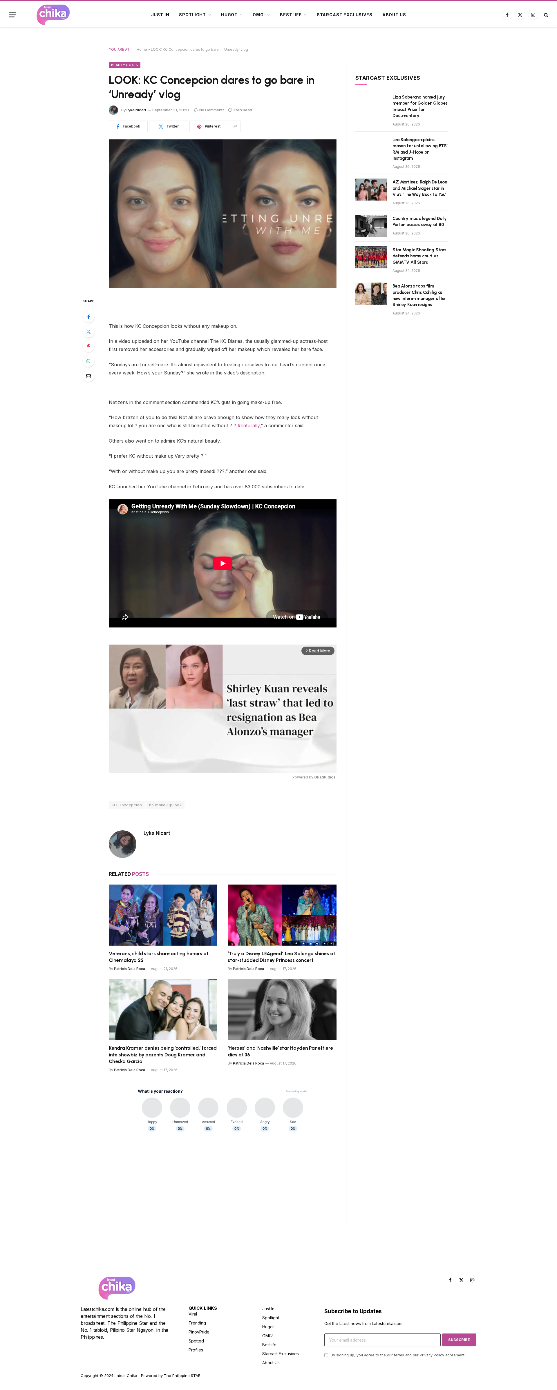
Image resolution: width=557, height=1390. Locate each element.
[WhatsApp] (88, 361)
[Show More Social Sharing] (235, 126)
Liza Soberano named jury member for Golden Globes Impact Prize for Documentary (420, 106)
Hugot (229, 14)
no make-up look (165, 805)
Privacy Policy (432, 1355)
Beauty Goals (124, 65)
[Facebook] (88, 317)
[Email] (88, 376)
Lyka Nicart (136, 110)
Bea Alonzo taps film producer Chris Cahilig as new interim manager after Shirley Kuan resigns (419, 295)
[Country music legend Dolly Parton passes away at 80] (371, 226)
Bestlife (291, 14)
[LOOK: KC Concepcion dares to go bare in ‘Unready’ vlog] (223, 213)
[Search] (545, 14)
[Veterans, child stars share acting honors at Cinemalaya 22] (163, 915)
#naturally (248, 425)
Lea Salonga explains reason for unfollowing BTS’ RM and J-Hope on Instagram (420, 149)
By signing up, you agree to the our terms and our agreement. (397, 1355)
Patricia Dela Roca (129, 969)
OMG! (259, 14)
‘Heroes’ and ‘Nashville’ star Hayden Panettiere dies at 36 (280, 1051)
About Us (394, 14)
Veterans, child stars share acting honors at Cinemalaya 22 (159, 957)
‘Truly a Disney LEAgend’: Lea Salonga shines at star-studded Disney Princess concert (281, 957)
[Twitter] (88, 331)
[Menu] (12, 14)
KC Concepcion (127, 805)
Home (142, 49)
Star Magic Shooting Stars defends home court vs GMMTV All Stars (419, 256)
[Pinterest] (88, 346)
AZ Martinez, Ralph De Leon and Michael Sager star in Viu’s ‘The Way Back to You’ (420, 188)
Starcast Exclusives (344, 14)
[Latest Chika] (53, 14)
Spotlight (192, 14)
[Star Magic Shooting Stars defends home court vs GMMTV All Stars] (371, 257)
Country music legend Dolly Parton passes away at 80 (420, 221)
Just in (160, 14)
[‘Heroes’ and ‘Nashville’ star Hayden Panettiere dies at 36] (282, 1009)
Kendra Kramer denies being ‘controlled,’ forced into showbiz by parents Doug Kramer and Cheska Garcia (163, 1054)
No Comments (212, 110)
